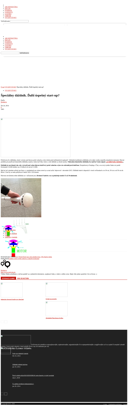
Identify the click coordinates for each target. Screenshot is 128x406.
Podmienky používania (115, 404)
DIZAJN (7, 8)
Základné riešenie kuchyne (19, 364)
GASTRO (8, 14)
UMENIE (8, 16)
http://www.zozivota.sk (8, 272)
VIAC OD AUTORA (23, 278)
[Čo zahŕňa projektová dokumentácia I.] (6, 354)
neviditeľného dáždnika (114, 162)
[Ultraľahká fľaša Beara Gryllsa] (57, 315)
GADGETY (9, 12)
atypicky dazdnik (10, 230)
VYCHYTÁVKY (10, 17)
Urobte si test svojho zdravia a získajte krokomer (24, 258)
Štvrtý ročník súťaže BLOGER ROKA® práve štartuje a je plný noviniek (33, 375)
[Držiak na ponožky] (57, 296)
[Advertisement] (64, 71)
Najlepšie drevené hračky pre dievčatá (12, 299)
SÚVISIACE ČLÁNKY (8, 278)
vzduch (7, 235)
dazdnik (7, 232)
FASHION (8, 10)
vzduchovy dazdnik (11, 237)
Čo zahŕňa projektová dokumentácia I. (23, 384)
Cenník (21, 26)
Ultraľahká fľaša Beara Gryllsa (54, 318)
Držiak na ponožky (51, 299)
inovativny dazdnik (11, 233)
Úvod (2, 87)
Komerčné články (13, 26)
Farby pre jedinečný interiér (20, 353)
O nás (6, 26)
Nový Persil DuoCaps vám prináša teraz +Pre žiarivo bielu (33, 257)
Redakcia (4, 102)
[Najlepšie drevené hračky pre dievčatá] (12, 297)
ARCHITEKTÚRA (11, 7)
